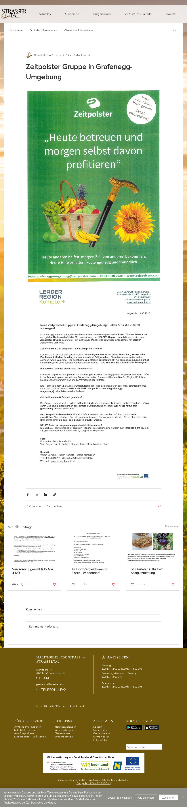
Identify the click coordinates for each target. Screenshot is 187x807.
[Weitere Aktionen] (159, 55)
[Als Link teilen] (54, 494)
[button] (72, 14)
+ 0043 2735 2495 (50, 706)
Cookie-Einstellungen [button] (120, 797)
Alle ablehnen (146, 797)
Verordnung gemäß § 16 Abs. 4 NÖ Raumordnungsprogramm (33, 571)
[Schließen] (182, 797)
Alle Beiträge (15, 29)
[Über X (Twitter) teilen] (36, 494)
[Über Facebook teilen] (27, 494)
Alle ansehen (172, 526)
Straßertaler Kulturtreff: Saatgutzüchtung (147, 571)
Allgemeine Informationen (79, 29)
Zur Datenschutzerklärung (41, 802)
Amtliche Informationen (43, 29)
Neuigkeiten (100, 730)
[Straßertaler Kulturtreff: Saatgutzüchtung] (152, 548)
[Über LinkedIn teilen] (45, 494)
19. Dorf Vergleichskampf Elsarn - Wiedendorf (89, 571)
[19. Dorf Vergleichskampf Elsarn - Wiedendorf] (93, 548)
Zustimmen (168, 797)
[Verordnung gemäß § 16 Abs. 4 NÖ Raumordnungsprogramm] (34, 548)
